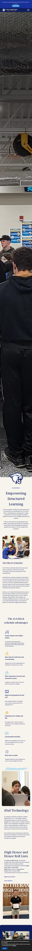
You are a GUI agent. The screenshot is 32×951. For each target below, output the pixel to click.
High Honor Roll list (9, 876)
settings (14, 945)
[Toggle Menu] (28, 10)
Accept (4, 948)
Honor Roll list (8, 880)
